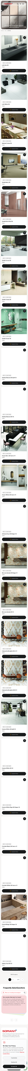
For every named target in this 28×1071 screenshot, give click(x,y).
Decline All (14, 1062)
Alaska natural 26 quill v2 (9, 377)
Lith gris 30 (5, 65)
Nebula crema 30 (7, 143)
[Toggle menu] (23, 4)
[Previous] (11, 1020)
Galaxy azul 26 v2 (7, 963)
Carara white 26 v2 (7, 768)
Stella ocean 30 (6, 338)
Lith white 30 (6, 104)
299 (18, 979)
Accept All (14, 1066)
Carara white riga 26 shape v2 (11, 807)
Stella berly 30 (6, 182)
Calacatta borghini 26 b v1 (9, 690)
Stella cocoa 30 (6, 260)
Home (2, 30)
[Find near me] (20, 4)
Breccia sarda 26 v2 (8, 612)
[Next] (16, 1020)
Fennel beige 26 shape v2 (9, 924)
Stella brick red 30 (7, 221)
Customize (14, 1058)
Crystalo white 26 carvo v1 (9, 885)
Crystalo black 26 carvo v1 (9, 846)
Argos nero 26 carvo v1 (8, 455)
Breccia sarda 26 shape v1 (9, 573)
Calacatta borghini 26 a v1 (9, 651)
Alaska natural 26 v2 (8, 416)
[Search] (17, 4)
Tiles (5, 30)
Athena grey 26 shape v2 (9, 534)
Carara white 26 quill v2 (9, 729)
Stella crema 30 (6, 299)
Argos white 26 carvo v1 (9, 495)
